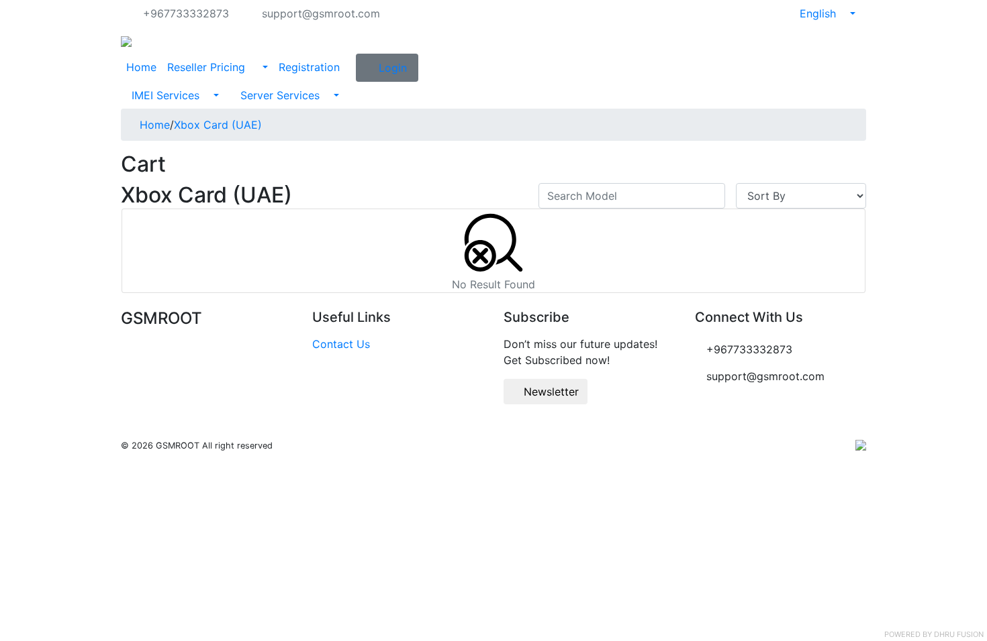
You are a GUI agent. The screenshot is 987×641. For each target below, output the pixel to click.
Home (141, 67)
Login (393, 67)
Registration (309, 67)
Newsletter (549, 391)
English (819, 13)
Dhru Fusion (959, 634)
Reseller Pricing (207, 67)
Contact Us (341, 344)
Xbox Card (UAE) (218, 124)
